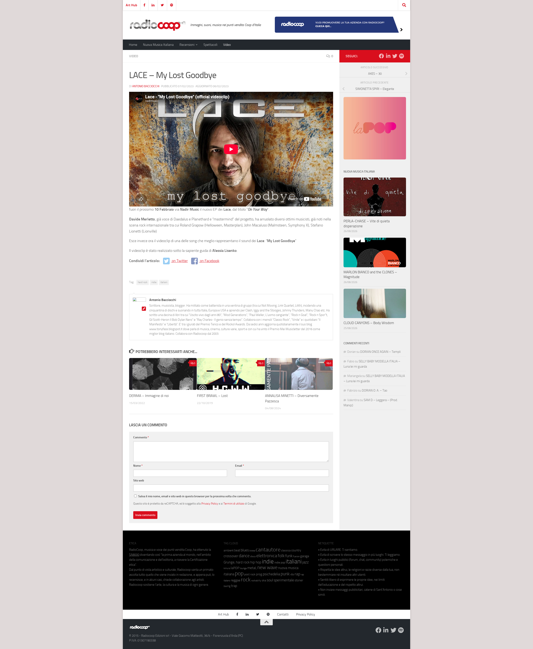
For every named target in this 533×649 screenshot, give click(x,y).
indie (153, 282)
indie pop (279, 562)
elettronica (266, 555)
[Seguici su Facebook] (381, 55)
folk (281, 555)
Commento (141, 437)
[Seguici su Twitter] (394, 55)
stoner (299, 580)
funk (289, 556)
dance (244, 555)
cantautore (268, 549)
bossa (252, 550)
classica (286, 550)
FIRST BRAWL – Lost (212, 396)
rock (245, 579)
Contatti (283, 614)
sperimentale (284, 580)
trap (234, 586)
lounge (243, 568)
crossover (231, 556)
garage (304, 556)
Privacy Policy (209, 503)
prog (259, 574)
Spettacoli (210, 45)
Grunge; (229, 562)
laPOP (235, 568)
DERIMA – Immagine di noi (149, 396)
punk (285, 573)
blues (245, 550)
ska (264, 580)
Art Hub (131, 5)
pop (239, 573)
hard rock (142, 282)
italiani (163, 282)
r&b (292, 574)
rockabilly (256, 580)
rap (297, 574)
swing (227, 586)
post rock (249, 574)
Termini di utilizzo (233, 503)
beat (237, 550)
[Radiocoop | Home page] (157, 25)
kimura (227, 568)
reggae (235, 580)
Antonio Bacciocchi (145, 86)
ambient (229, 550)
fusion (296, 556)
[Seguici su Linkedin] (388, 55)
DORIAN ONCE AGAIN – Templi (380, 352)
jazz (305, 562)
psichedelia (271, 574)
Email (239, 465)
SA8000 (134, 555)
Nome (138, 465)
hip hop (255, 562)
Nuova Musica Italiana (158, 45)
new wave (267, 567)
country (296, 550)
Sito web (138, 480)
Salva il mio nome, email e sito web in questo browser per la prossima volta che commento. (194, 496)
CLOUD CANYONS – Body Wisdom (369, 323)
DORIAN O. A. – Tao (374, 390)
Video (227, 45)
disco (253, 556)
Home (133, 45)
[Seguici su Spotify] (401, 55)
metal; (252, 568)
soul (270, 580)
